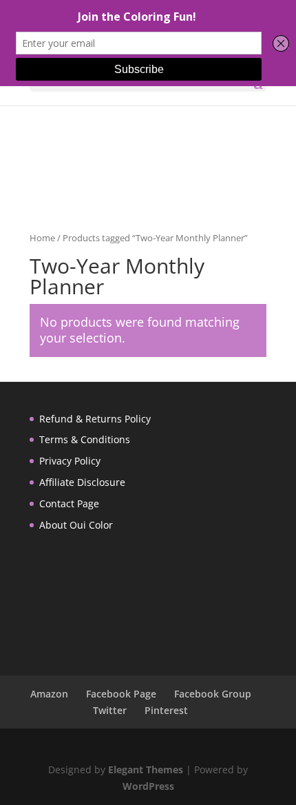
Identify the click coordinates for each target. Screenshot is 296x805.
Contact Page (69, 503)
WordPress (148, 786)
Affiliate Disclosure (82, 482)
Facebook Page (121, 693)
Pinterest (166, 710)
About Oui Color (76, 524)
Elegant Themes (145, 769)
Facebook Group (212, 693)
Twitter (110, 710)
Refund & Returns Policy (95, 418)
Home (42, 238)
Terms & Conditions (84, 439)
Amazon (49, 693)
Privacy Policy (70, 460)
